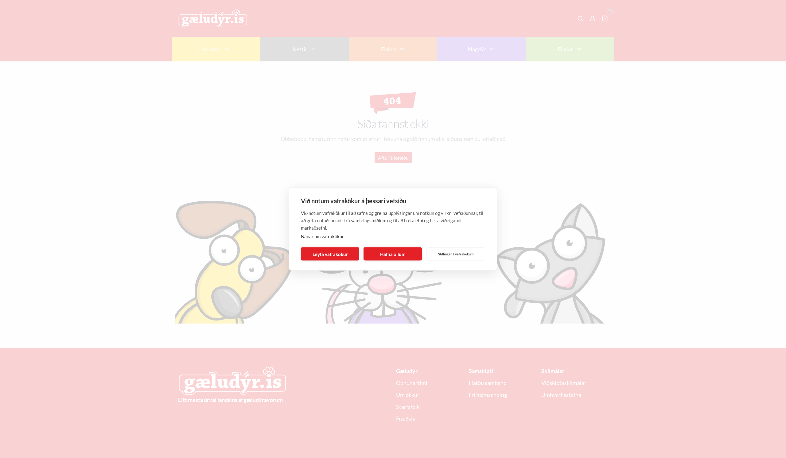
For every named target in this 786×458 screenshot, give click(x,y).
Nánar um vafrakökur (322, 236)
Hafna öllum (393, 254)
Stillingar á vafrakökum (455, 254)
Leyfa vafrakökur (330, 254)
